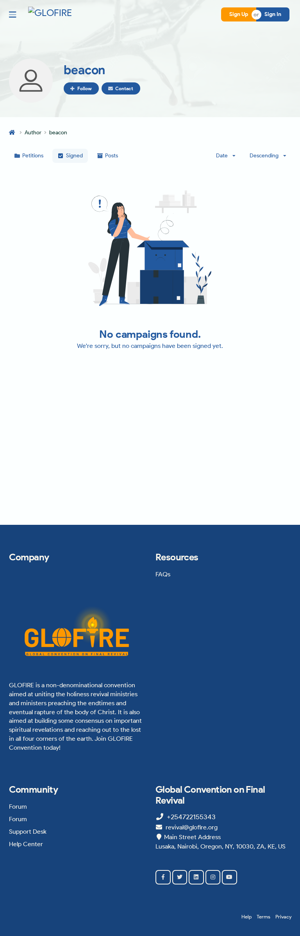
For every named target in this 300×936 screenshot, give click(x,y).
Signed (74, 155)
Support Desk (27, 831)
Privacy (283, 917)
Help (246, 917)
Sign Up (238, 14)
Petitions (32, 155)
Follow (84, 88)
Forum (18, 806)
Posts (111, 155)
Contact (124, 88)
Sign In (272, 14)
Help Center (26, 844)
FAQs (162, 574)
